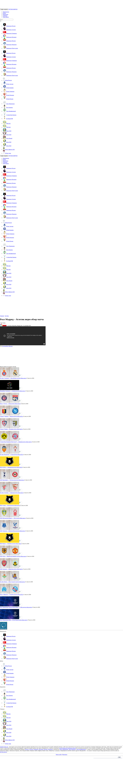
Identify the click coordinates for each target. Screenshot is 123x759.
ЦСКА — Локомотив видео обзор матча (12, 467)
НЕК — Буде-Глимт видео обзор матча (18, 620)
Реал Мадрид (9, 346)
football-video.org (4, 746)
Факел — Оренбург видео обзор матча (12, 543)
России (27, 749)
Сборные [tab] (5, 15)
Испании (41, 749)
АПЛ (1, 480)
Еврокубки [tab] (5, 14)
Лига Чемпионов (4, 607)
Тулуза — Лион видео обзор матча (12, 403)
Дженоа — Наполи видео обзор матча (13, 416)
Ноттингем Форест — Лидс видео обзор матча (14, 518)
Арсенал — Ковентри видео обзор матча (12, 569)
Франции (50, 749)
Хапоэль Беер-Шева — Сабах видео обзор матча (20, 607)
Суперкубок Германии (5, 441)
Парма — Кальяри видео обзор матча (13, 429)
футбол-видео (3, 752)
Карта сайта (59, 754)
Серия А (2, 416)
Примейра (2, 391)
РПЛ (1, 467)
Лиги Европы (72, 749)
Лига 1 (1, 403)
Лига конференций (81, 749)
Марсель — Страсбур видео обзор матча (13, 594)
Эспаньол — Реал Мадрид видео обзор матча (15, 378)
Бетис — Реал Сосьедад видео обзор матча (14, 581)
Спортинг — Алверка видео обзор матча (15, 391)
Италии (46, 749)
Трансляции (6, 17)
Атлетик (4, 346)
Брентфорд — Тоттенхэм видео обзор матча (13, 480)
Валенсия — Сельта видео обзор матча (13, 454)
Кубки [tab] (4, 13)
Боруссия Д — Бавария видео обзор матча (21, 441)
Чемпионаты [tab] (6, 11)
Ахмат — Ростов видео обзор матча (11, 505)
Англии (31, 749)
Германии (36, 749)
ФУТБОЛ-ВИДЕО (13, 9)
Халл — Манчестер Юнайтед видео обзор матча (14, 556)
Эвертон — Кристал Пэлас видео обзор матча (14, 531)
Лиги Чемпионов (64, 749)
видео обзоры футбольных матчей (67, 748)
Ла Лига (2, 378)
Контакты (64, 754)
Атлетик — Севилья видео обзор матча (13, 492)
